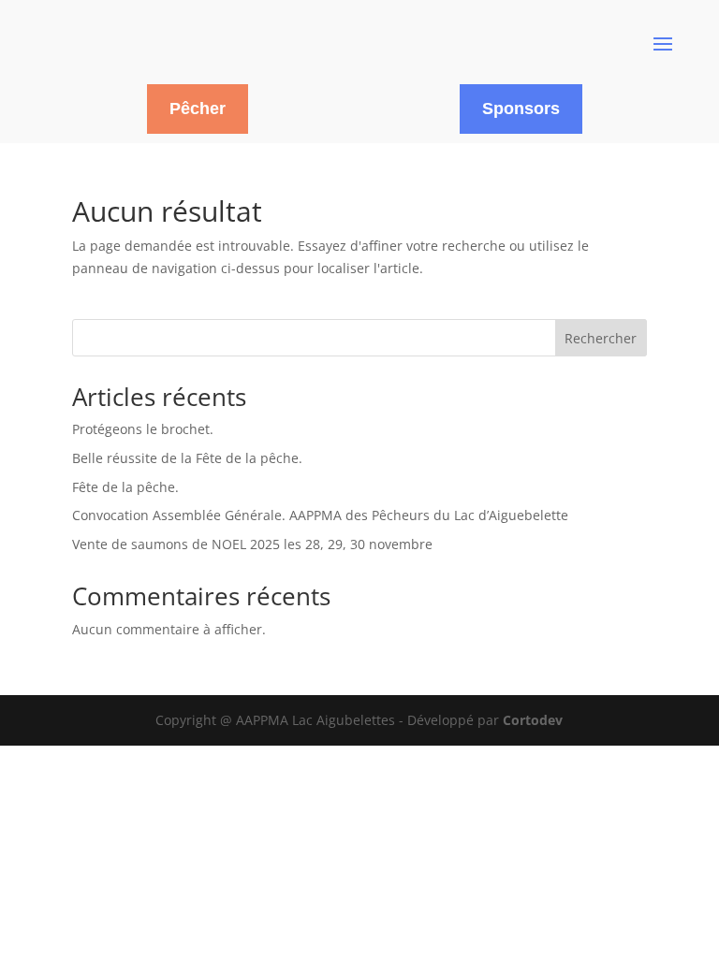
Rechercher (601, 338)
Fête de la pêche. (125, 487)
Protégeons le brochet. (142, 429)
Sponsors (521, 108)
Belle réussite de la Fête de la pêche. (187, 458)
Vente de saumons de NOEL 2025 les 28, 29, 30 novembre (252, 544)
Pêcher (197, 108)
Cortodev (533, 720)
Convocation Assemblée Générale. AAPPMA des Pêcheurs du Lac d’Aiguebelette (320, 515)
